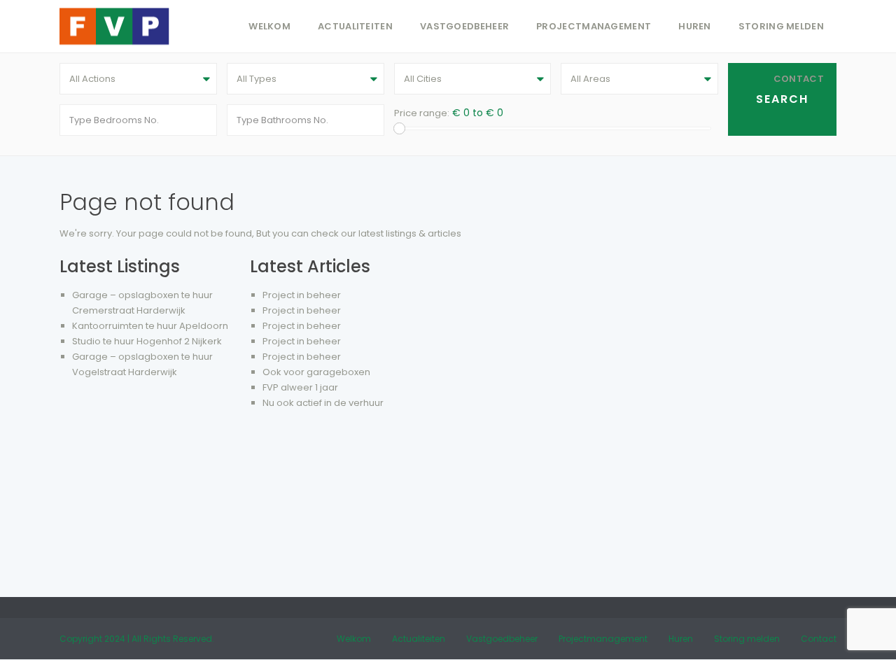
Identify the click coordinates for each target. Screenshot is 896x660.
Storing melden (781, 26)
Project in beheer (301, 295)
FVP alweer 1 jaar (300, 387)
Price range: (421, 113)
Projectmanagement (593, 26)
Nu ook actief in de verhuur (323, 402)
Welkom (269, 26)
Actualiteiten (355, 26)
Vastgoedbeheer (464, 26)
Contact (799, 78)
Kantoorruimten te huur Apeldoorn (150, 325)
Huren (694, 26)
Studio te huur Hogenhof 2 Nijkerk (147, 341)
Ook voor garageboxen (316, 372)
